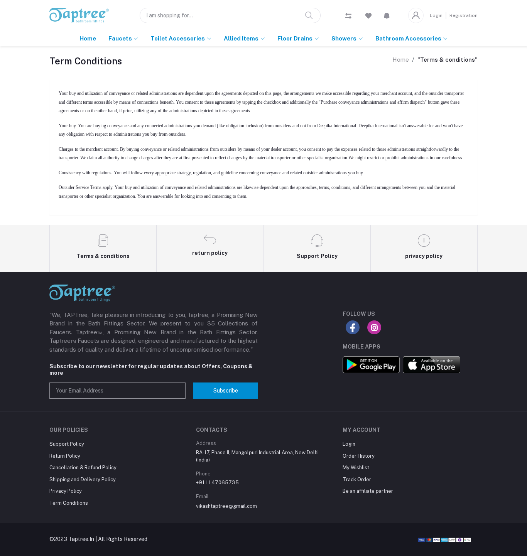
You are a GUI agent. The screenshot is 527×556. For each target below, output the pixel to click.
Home (87, 38)
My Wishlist (356, 467)
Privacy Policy (65, 491)
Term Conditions (68, 503)
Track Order (357, 479)
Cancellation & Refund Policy (83, 467)
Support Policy (66, 444)
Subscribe (225, 391)
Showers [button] (343, 38)
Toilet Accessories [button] (177, 38)
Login (436, 15)
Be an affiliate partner (368, 491)
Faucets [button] (120, 38)
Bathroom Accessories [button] (408, 38)
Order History (359, 456)
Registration (463, 15)
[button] (387, 15)
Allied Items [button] (241, 38)
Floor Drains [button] (294, 38)
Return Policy (64, 456)
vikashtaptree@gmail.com (226, 506)
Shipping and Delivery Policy (82, 479)
